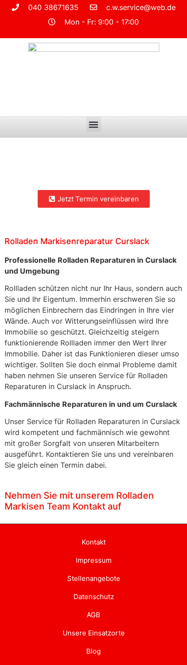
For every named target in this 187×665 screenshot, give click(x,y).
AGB (93, 614)
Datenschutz (94, 596)
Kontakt (94, 542)
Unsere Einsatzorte (94, 633)
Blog (93, 651)
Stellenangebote (93, 578)
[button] (93, 124)
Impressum (94, 560)
